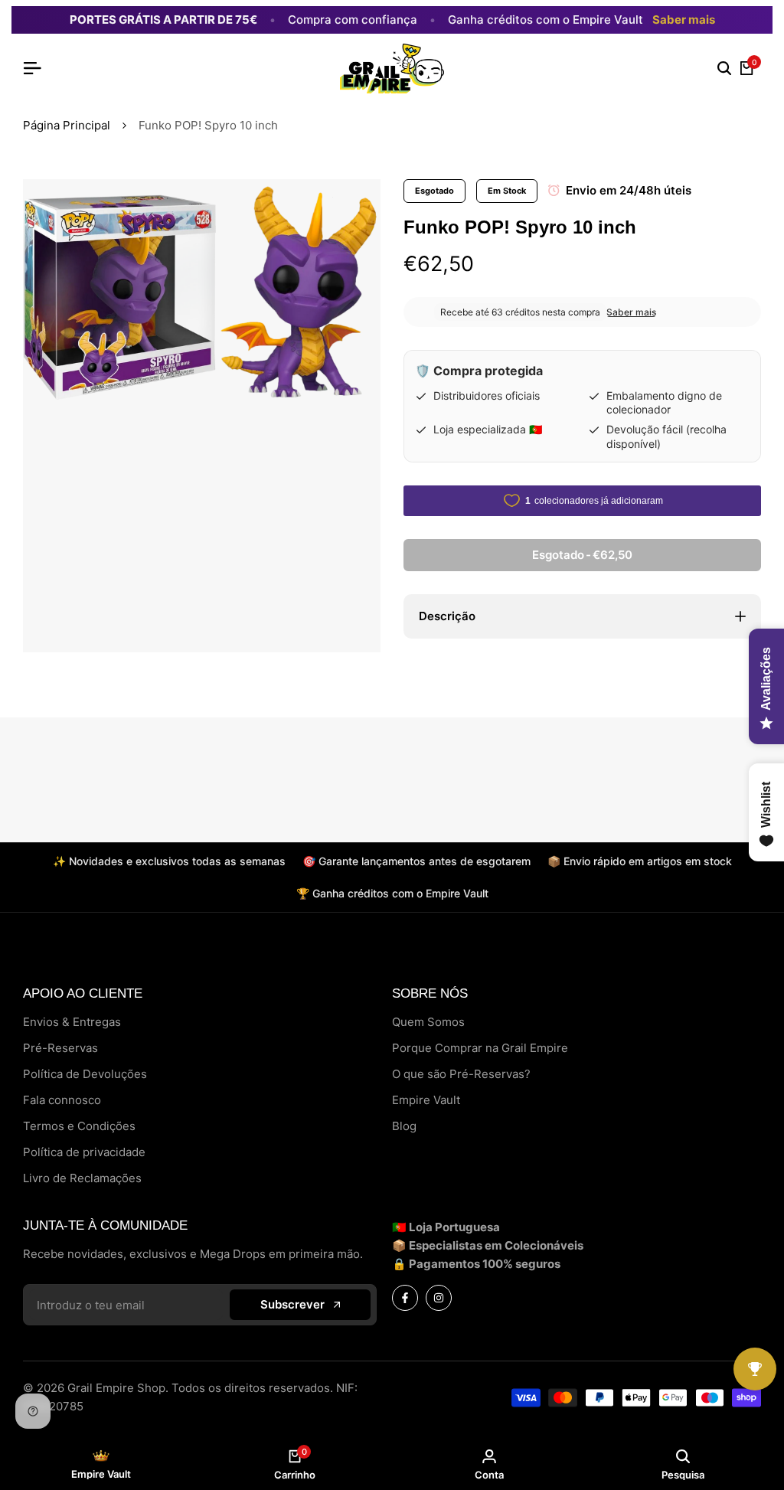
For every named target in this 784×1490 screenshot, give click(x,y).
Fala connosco (62, 1100)
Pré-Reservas (60, 1048)
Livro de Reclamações (82, 1178)
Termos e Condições (79, 1126)
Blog (404, 1126)
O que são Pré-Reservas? (461, 1074)
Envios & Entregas (72, 1022)
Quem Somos (428, 1022)
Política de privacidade (84, 1152)
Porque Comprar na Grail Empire (480, 1048)
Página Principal (66, 125)
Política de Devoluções (85, 1074)
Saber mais (683, 20)
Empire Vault (426, 1100)
